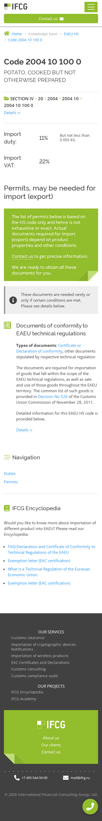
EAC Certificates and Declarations (40, 663)
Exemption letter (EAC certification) (39, 560)
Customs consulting (28, 669)
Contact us (49, 18)
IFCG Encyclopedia (27, 692)
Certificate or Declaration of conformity (48, 348)
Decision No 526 (53, 396)
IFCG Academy (23, 699)
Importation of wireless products (40, 656)
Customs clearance (27, 638)
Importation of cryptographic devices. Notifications (44, 647)
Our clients (51, 744)
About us (51, 737)
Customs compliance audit (34, 676)
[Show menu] (91, 7)
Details (10, 112)
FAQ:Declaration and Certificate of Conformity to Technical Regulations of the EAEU (51, 549)
